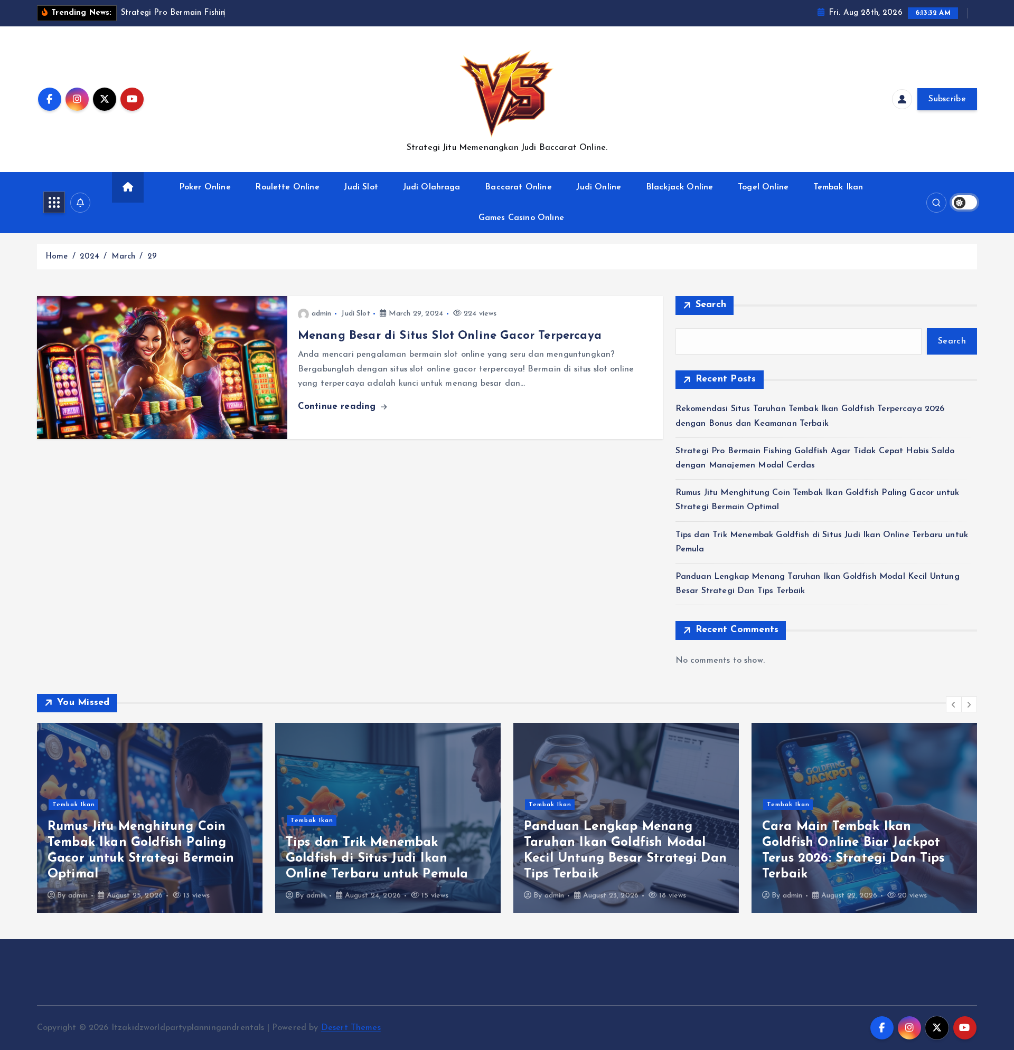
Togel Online (763, 187)
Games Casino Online (521, 218)
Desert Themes (351, 1028)
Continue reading (338, 406)
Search (711, 305)
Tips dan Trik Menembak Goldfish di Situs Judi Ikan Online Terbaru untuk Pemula (377, 858)
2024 (90, 257)
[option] (149, 818)
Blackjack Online (679, 187)
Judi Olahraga (432, 187)
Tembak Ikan (838, 187)
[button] (954, 704)
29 (152, 257)
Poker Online (205, 187)
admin (322, 314)
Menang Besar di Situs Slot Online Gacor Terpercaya (450, 336)
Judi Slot (361, 187)
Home (56, 257)
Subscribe (947, 99)
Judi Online (598, 187)
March (123, 257)
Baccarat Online (518, 187)
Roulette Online (287, 187)
